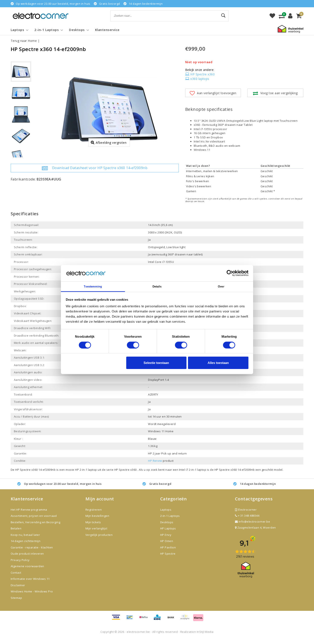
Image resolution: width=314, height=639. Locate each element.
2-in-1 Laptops (170, 516)
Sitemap (16, 598)
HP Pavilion (168, 547)
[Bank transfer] (172, 619)
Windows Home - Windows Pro (32, 591)
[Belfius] (145, 619)
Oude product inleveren (27, 553)
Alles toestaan (218, 363)
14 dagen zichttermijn (25, 541)
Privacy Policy (20, 560)
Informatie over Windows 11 (30, 579)
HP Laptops (168, 528)
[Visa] (117, 619)
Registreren (93, 509)
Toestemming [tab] (93, 286)
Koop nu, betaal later (25, 535)
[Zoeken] (223, 15)
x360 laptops (199, 79)
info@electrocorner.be (254, 521)
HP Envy (165, 535)
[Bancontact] (131, 619)
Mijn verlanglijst (96, 528)
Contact (16, 573)
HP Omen (166, 541)
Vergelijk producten (99, 535)
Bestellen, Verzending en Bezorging (35, 522)
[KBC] (159, 619)
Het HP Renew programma (29, 509)
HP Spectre (168, 553)
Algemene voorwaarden (27, 566)
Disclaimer (18, 585)
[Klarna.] (186, 619)
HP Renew (155, 461)
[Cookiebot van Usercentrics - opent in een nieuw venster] (229, 273)
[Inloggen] (290, 16)
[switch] (133, 344)
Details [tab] (157, 286)
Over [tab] (221, 286)
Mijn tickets (93, 522)
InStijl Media (205, 632)
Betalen (16, 528)
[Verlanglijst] (272, 16)
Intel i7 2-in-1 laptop (193, 470)
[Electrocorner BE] (40, 15)
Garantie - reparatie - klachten (32, 547)
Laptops (165, 509)
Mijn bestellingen (97, 516)
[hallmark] (290, 28)
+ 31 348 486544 (248, 515)
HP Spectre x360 (202, 74)
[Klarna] (198, 619)
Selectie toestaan (156, 363)
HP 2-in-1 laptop (86, 470)
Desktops (166, 522)
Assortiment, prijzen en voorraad (34, 516)
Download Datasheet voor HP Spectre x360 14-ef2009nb (99, 168)
